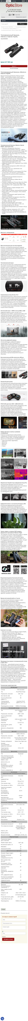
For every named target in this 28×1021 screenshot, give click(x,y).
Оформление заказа (20, 17)
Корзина (3, 17)
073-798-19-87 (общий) (15, 9)
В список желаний (14, 68)
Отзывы (3, 909)
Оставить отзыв (8, 939)
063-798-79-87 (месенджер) (15, 11)
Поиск (22, 24)
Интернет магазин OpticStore (7, 26)
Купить (14, 66)
